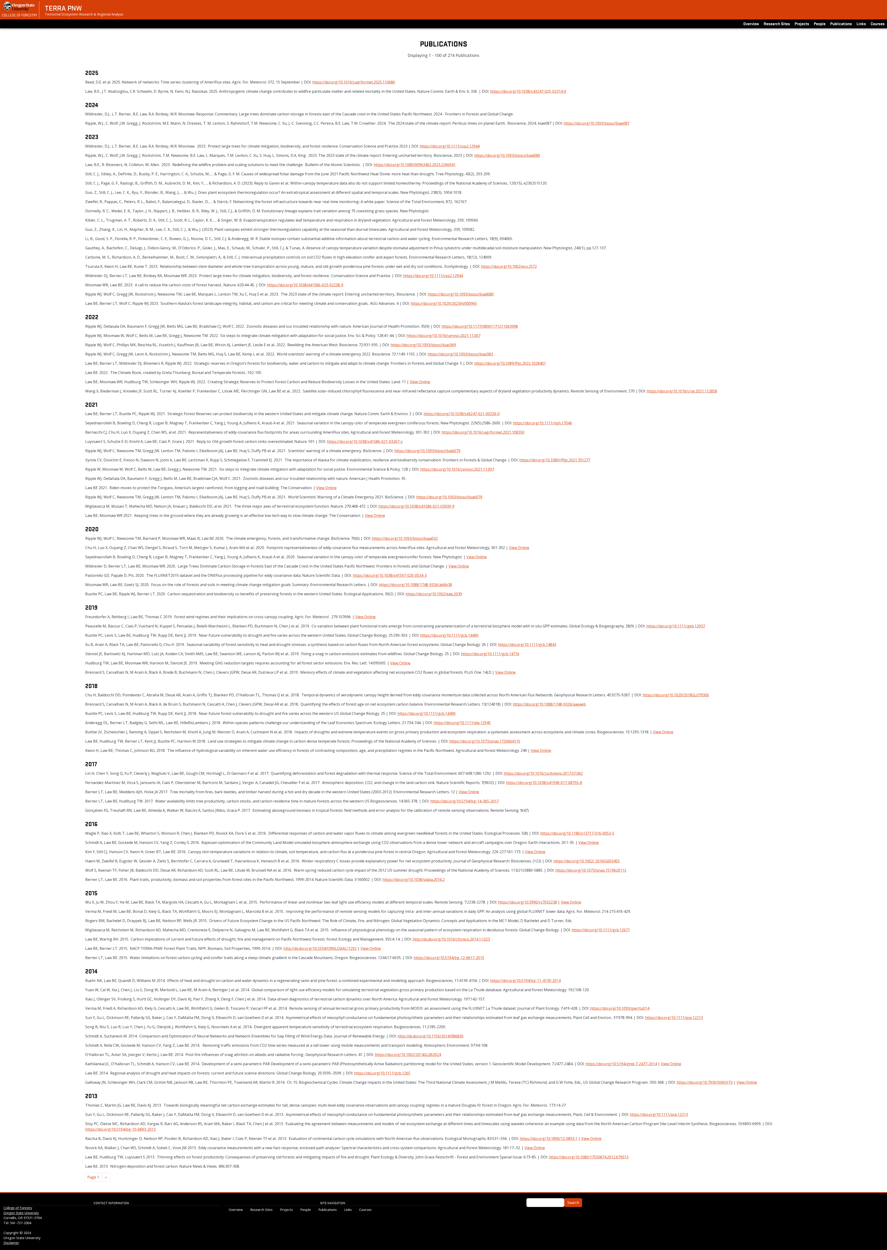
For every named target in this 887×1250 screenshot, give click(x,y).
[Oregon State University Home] (19, 6)
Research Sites (777, 23)
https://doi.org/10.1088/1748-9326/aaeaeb (549, 704)
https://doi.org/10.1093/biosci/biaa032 (405, 538)
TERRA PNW (63, 7)
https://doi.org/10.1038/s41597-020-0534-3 (390, 575)
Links (861, 23)
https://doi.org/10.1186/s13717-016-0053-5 (577, 833)
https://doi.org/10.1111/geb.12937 (675, 626)
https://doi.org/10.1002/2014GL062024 (408, 1054)
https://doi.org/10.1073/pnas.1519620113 (590, 870)
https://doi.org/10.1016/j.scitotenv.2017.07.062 (543, 773)
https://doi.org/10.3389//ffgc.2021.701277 (554, 460)
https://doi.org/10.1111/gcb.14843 (527, 644)
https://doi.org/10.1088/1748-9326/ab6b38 (415, 584)
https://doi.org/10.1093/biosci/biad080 (507, 155)
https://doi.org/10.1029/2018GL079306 (676, 695)
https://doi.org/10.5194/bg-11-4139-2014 (525, 980)
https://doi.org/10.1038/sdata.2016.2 (414, 879)
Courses (878, 23)
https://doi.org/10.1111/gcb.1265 (382, 1073)
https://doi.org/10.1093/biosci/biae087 (596, 123)
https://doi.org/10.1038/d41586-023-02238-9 (305, 284)
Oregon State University (21, 1213)
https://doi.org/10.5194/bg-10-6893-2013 (120, 1129)
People (820, 23)
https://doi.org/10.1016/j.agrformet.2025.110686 (353, 82)
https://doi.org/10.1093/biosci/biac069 (423, 344)
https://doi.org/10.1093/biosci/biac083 (460, 354)
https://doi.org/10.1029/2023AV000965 (444, 303)
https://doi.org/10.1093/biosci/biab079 (427, 450)
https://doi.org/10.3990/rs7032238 (527, 902)
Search (573, 1202)
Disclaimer (11, 1243)
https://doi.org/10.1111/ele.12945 (462, 722)
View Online (420, 381)
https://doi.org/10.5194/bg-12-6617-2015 (449, 957)
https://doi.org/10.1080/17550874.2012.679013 (589, 1157)
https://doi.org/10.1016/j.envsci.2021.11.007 (443, 335)
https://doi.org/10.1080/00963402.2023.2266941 (415, 164)
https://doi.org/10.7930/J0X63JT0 (705, 1082)
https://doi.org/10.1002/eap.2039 (434, 593)
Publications (841, 23)
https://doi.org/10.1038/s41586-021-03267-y (365, 441)
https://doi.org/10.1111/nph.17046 (542, 423)
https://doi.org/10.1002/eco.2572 (509, 266)
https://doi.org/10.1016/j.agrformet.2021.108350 (483, 432)
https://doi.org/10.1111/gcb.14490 (449, 635)
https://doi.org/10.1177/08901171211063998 (480, 326)
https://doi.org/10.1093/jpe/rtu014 (619, 1008)
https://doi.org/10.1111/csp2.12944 (450, 146)
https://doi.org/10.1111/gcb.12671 (601, 929)
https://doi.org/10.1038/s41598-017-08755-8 (544, 782)
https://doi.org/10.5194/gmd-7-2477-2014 (621, 1063)
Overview (751, 23)
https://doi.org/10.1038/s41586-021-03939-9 (416, 506)
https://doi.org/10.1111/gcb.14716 (490, 653)
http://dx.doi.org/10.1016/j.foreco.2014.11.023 (451, 939)
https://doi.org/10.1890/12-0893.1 (548, 1138)
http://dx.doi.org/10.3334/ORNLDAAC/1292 (320, 948)
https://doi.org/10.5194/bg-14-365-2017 (464, 801)
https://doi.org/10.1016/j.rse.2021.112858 (682, 391)
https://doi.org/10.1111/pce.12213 (674, 1017)
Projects (802, 23)
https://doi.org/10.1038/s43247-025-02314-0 (528, 91)
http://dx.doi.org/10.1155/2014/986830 (430, 1036)
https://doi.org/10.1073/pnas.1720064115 (484, 741)
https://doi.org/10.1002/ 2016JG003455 (586, 861)
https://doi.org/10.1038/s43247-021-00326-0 (462, 413)
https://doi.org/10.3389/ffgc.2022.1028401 (510, 363)
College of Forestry (19, 14)
